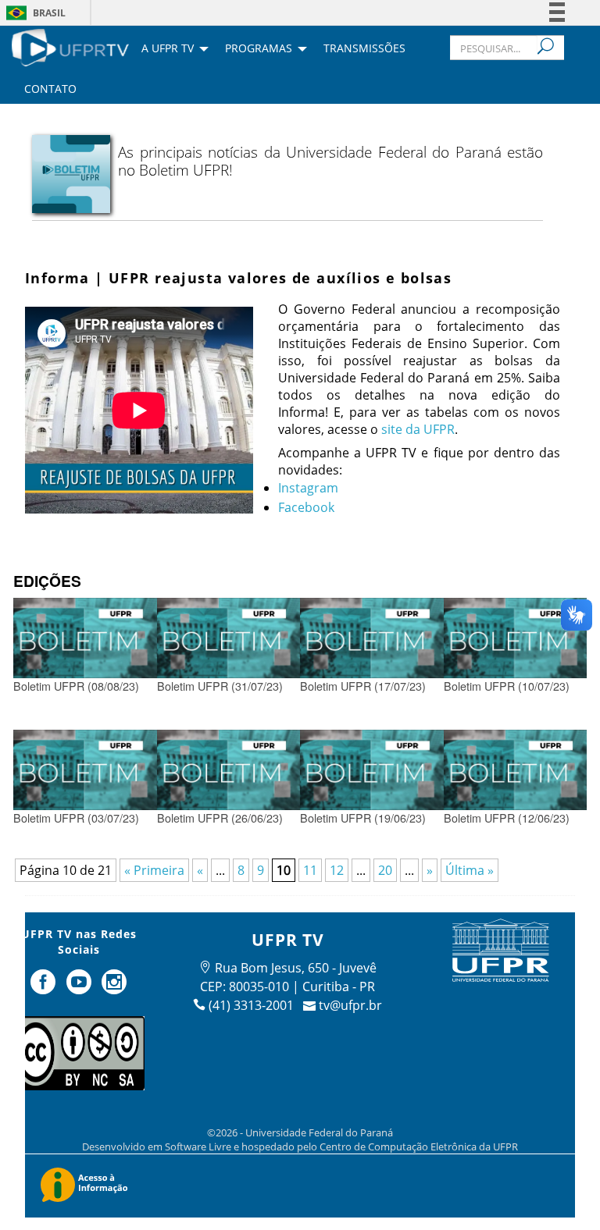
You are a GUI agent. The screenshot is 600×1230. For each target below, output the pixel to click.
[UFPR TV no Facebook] (44, 988)
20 (385, 870)
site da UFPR (418, 429)
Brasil (49, 13)
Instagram (308, 487)
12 (337, 870)
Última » (469, 870)
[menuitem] (70, 46)
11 (310, 870)
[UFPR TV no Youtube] (80, 988)
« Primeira (154, 870)
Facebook (306, 507)
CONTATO (50, 90)
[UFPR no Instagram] (114, 988)
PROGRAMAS (258, 49)
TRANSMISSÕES (364, 49)
